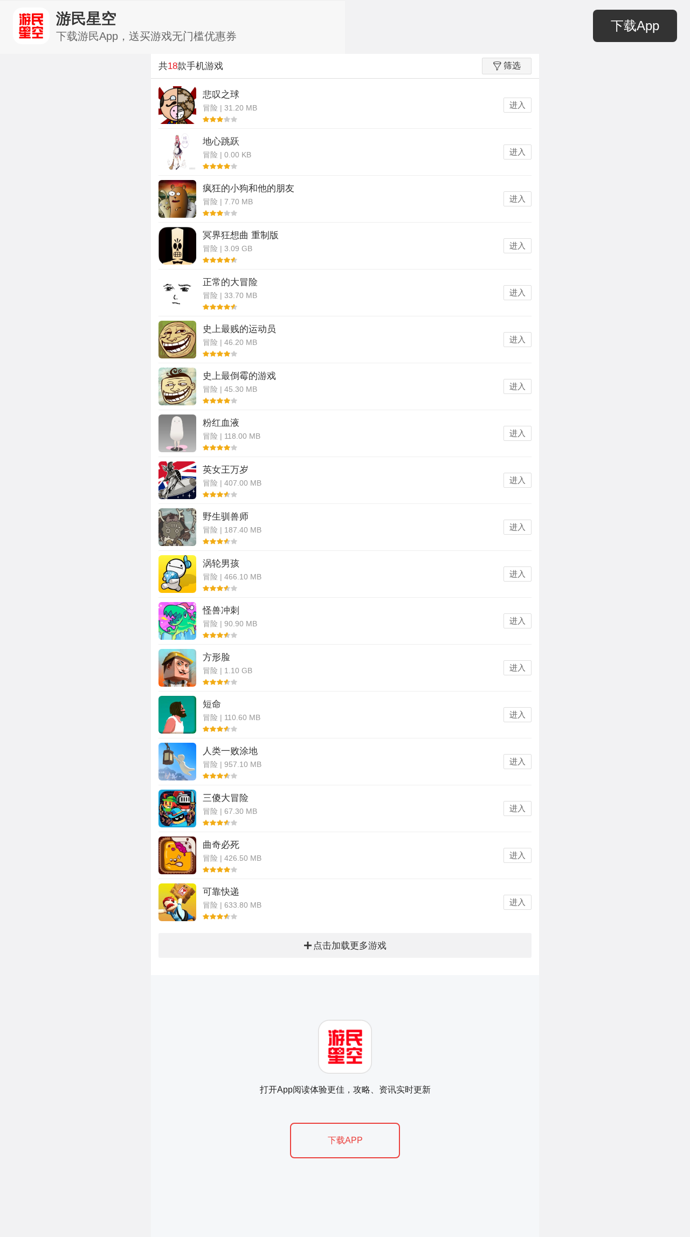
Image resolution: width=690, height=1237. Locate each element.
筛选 (512, 65)
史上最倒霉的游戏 (239, 376)
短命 (212, 704)
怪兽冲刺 (221, 610)
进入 (517, 104)
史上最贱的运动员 (239, 329)
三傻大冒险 (226, 798)
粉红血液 (221, 423)
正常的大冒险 (230, 282)
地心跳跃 (221, 141)
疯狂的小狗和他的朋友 (248, 188)
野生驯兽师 (226, 517)
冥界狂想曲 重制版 (241, 235)
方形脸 (216, 657)
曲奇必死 (221, 845)
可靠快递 (221, 892)
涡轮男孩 (221, 563)
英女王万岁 (226, 470)
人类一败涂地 (230, 751)
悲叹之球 (221, 94)
